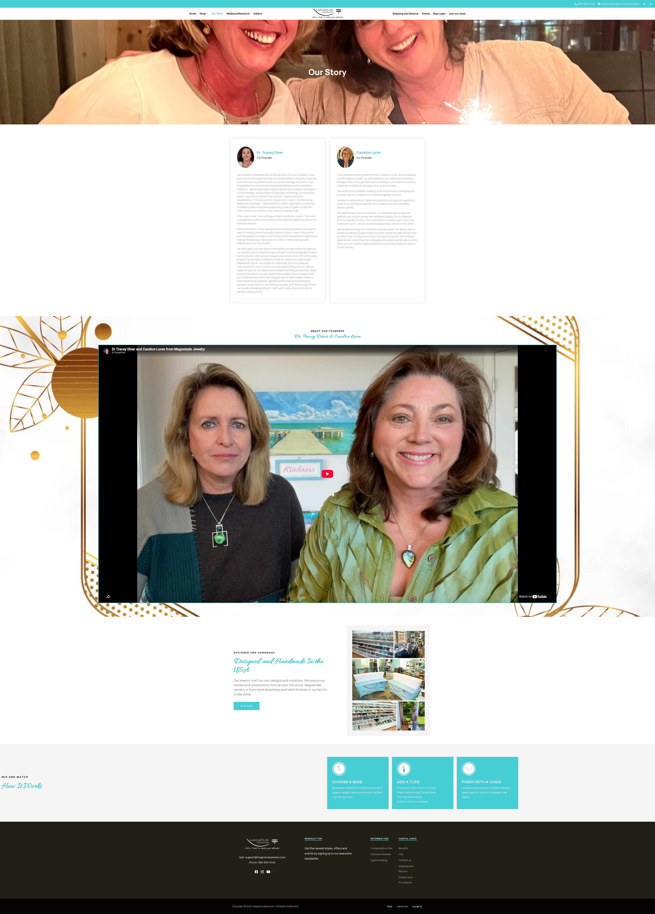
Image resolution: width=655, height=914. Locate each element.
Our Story (217, 13)
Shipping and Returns (405, 13)
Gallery (257, 13)
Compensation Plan (381, 848)
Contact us (405, 860)
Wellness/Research (238, 13)
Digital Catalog (378, 860)
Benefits (403, 848)
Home (192, 13)
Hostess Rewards (380, 854)
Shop (203, 13)
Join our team (457, 13)
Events (426, 13)
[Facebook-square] (256, 872)
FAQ (401, 854)
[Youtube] (268, 872)
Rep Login (439, 13)
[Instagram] (262, 872)
